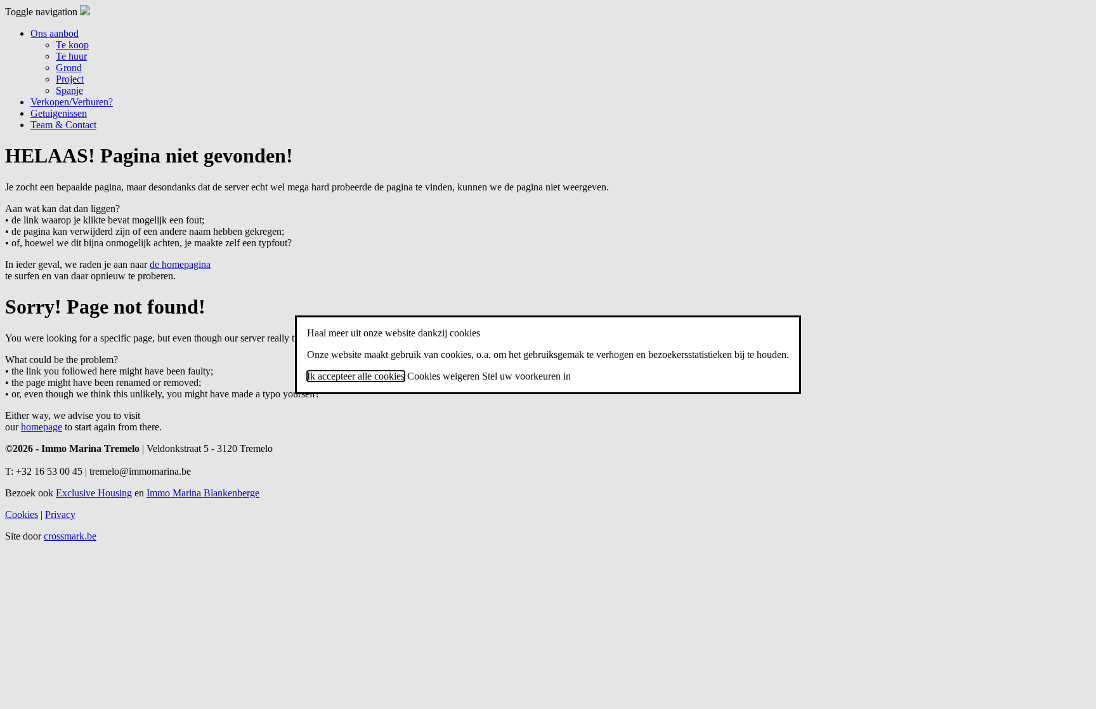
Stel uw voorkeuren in (526, 376)
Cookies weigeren (443, 376)
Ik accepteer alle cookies (356, 376)
